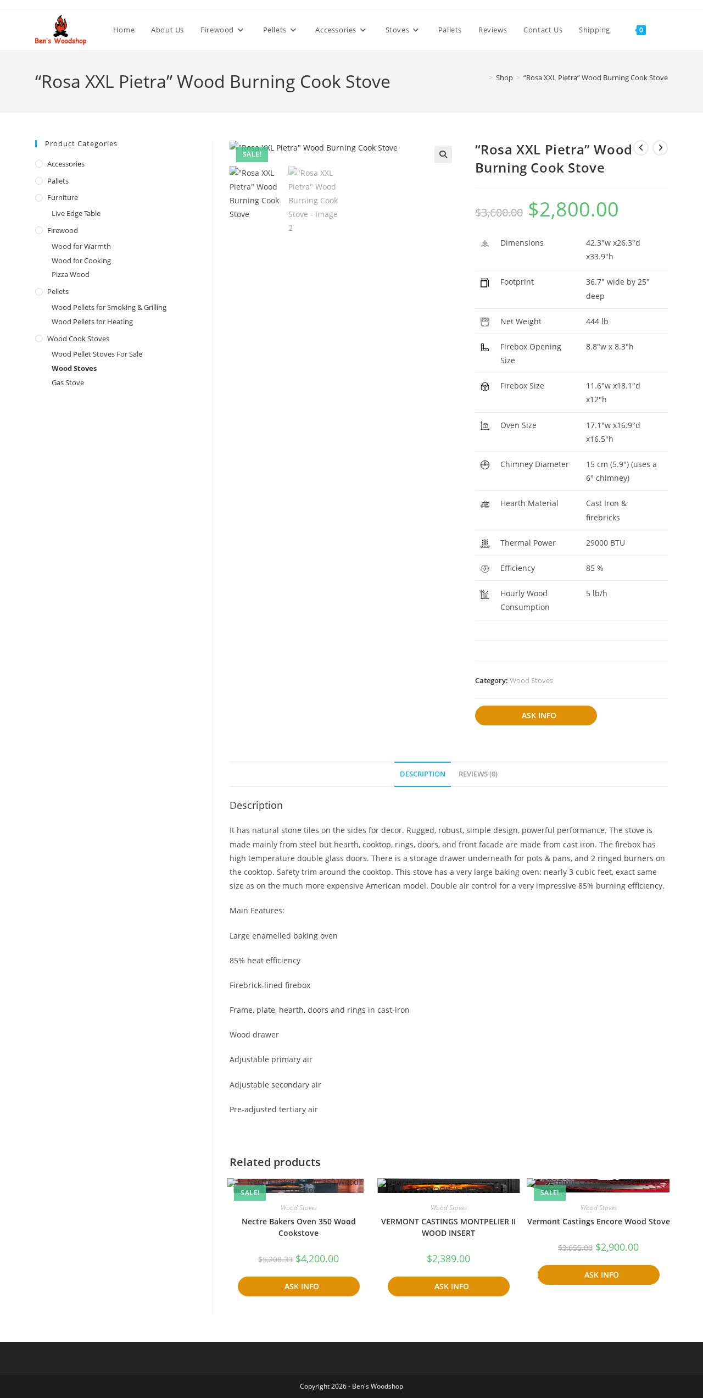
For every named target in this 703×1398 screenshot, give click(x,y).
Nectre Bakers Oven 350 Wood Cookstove (299, 1227)
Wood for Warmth (81, 246)
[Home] (483, 77)
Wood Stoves (531, 680)
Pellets (58, 291)
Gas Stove (68, 382)
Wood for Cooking (81, 260)
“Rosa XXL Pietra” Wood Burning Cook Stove (595, 77)
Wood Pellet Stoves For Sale (97, 354)
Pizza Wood (71, 274)
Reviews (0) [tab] (478, 774)
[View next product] (660, 148)
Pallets (58, 181)
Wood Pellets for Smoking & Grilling (109, 307)
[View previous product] (641, 148)
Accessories (66, 164)
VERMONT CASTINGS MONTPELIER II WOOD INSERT (448, 1227)
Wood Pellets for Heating (92, 321)
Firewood (62, 230)
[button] (443, 154)
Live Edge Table (76, 213)
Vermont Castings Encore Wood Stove (598, 1221)
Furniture (62, 197)
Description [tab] (422, 774)
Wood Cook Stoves (78, 338)
